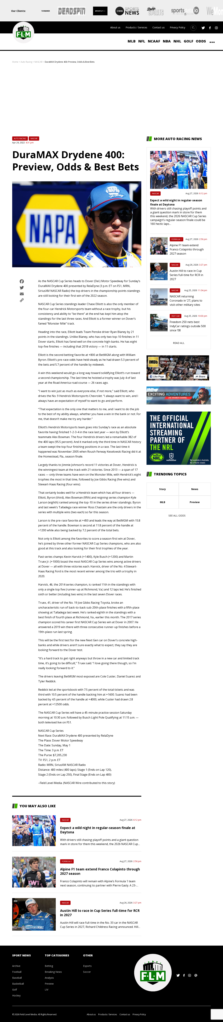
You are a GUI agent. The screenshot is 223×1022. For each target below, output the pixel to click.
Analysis (49, 977)
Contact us (158, 27)
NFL (141, 41)
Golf (188, 41)
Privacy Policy (177, 27)
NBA (167, 41)
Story (162, 489)
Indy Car (175, 316)
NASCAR (38, 61)
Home (15, 61)
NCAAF (154, 41)
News (194, 489)
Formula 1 (67, 861)
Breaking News (53, 971)
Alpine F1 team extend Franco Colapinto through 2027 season (187, 249)
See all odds (177, 515)
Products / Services (136, 27)
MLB (132, 41)
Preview (195, 502)
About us (115, 27)
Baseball (17, 977)
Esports (87, 966)
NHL (177, 41)
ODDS (201, 41)
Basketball (18, 983)
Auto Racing (26, 61)
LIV (46, 989)
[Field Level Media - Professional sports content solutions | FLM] (23, 32)
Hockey (16, 995)
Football (16, 971)
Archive (16, 966)
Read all (178, 343)
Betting (49, 966)
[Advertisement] (111, 100)
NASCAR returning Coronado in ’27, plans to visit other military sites (186, 300)
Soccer (87, 971)
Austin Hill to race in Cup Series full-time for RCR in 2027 (186, 275)
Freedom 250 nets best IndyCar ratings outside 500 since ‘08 (188, 326)
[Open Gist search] (193, 28)
